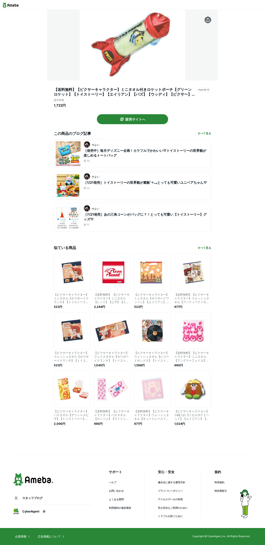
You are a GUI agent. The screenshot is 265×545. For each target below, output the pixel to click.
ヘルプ (112, 482)
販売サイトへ (135, 119)
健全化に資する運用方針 (171, 482)
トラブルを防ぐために (170, 516)
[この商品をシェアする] (208, 20)
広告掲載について (49, 536)
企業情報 (20, 536)
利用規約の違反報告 (120, 507)
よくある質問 (116, 499)
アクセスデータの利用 (170, 499)
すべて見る (204, 133)
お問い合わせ (116, 490)
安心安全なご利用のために (173, 507)
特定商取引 (220, 490)
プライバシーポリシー (170, 490)
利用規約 (219, 482)
